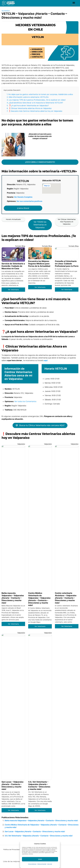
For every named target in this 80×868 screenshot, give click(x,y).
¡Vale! (40, 859)
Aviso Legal (49, 864)
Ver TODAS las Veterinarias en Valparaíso (40, 225)
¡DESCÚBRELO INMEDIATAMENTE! (40, 162)
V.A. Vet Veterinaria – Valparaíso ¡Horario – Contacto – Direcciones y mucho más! (39, 836)
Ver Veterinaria (13, 290)
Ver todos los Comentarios (25, 401)
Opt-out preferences (32, 864)
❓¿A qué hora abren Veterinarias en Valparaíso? (28, 106)
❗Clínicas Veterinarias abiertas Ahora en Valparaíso (29, 108)
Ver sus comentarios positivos (29, 201)
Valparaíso (6, 11)
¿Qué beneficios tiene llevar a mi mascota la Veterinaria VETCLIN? (35, 103)
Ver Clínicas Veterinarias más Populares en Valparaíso (67, 221)
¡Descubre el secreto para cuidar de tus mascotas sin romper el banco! (40, 136)
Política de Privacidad (41, 864)
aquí (46, 360)
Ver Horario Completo (23, 197)
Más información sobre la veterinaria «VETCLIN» (28, 97)
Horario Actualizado (13, 219)
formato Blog (20, 246)
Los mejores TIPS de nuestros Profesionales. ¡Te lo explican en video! (36, 100)
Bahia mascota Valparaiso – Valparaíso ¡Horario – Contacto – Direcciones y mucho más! (41, 820)
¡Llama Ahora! (23, 208)
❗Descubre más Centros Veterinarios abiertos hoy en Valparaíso (34, 111)
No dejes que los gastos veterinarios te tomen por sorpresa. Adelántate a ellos (40, 94)
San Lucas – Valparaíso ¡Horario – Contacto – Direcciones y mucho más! (35, 831)
